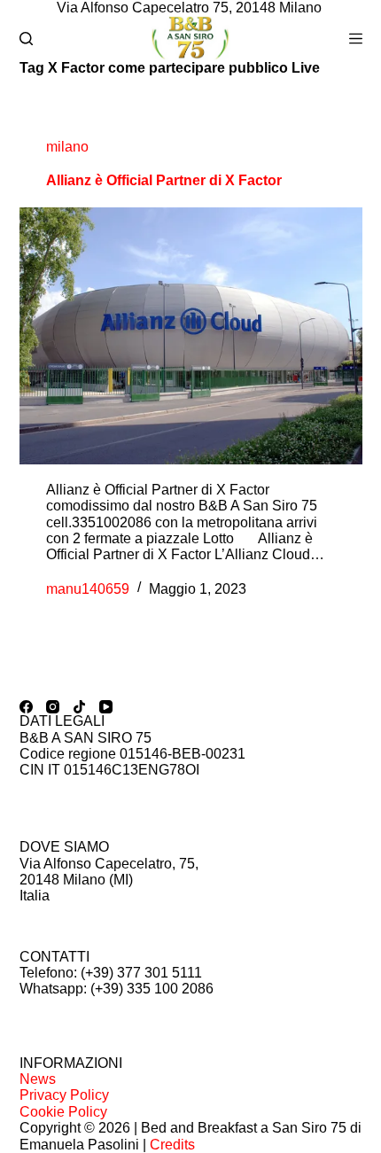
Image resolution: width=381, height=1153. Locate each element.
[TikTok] (79, 706)
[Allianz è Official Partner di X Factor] (190, 335)
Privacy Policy (64, 1094)
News (37, 1079)
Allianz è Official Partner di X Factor (164, 180)
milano (67, 146)
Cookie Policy (63, 1111)
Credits (172, 1144)
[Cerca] (26, 38)
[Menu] (355, 38)
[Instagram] (52, 706)
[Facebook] (26, 706)
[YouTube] (106, 706)
